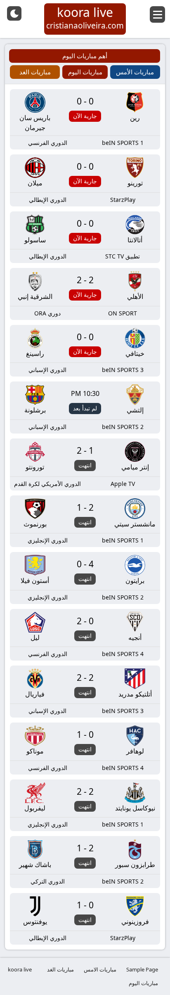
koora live (20, 969)
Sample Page (142, 969)
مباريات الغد (60, 969)
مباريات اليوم (143, 983)
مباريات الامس (100, 969)
